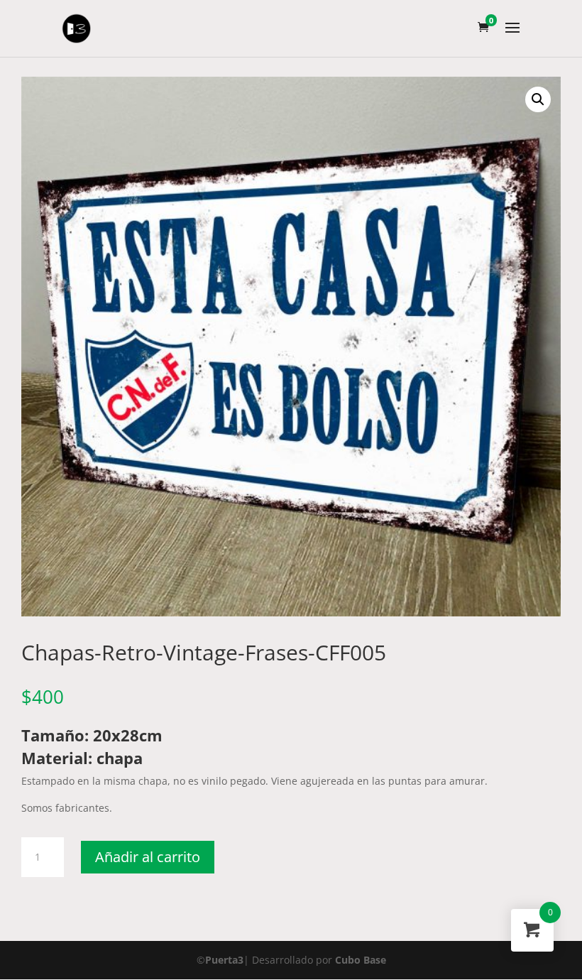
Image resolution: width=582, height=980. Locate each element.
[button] (538, 99)
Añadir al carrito (147, 856)
